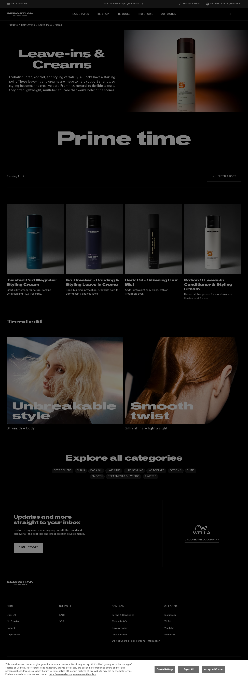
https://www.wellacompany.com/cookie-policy (72, 674)
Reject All (189, 670)
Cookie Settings (165, 670)
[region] (124, 669)
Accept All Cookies (214, 670)
